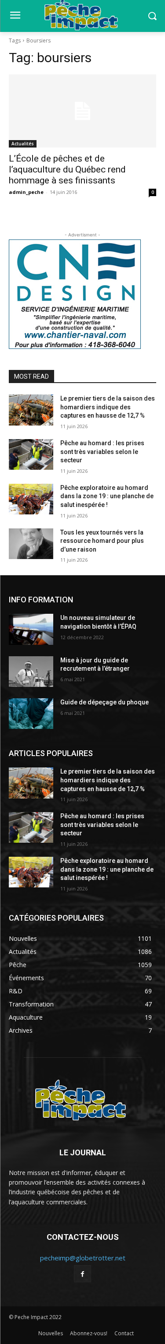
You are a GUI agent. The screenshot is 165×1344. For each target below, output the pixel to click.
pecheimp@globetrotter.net (82, 1257)
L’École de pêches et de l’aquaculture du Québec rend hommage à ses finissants (67, 169)
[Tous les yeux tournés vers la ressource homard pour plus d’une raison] (31, 543)
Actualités (22, 144)
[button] (152, 16)
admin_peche (26, 192)
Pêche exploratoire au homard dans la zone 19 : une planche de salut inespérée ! (107, 496)
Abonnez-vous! (88, 1333)
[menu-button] (15, 16)
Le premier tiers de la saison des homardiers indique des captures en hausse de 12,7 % (107, 407)
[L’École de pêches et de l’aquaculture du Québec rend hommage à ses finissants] (82, 111)
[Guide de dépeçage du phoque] (31, 713)
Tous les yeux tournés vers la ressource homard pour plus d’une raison (102, 541)
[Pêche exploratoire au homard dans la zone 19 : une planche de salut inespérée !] (31, 499)
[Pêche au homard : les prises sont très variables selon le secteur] (31, 454)
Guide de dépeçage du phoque (104, 702)
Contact (124, 1333)
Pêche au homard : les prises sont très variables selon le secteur (102, 452)
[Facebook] (82, 1273)
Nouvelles (50, 1333)
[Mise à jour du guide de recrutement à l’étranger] (31, 671)
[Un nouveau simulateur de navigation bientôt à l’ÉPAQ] (31, 629)
